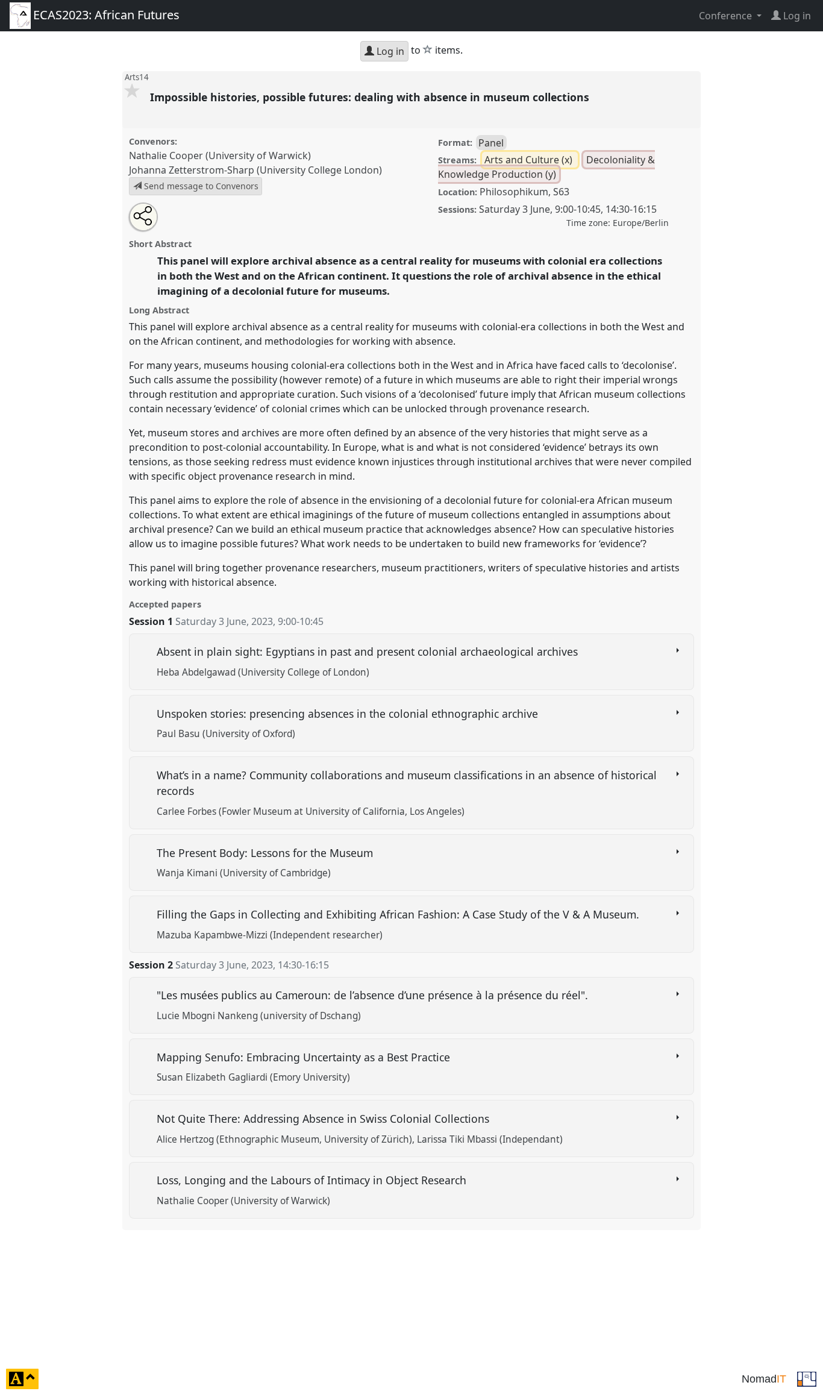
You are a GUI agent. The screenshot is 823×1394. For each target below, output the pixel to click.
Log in (389, 51)
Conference (726, 15)
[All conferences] (806, 1377)
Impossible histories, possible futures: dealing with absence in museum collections (371, 97)
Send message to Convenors (200, 186)
